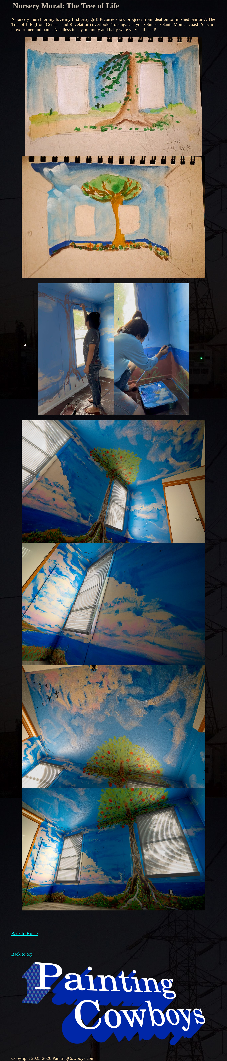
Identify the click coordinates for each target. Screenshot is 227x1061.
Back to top (22, 954)
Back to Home (24, 933)
